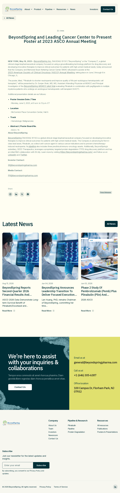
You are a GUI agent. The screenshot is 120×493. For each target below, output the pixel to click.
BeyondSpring (15, 138)
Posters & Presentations (107, 432)
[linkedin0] (115, 487)
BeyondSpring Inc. (42, 61)
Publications (102, 428)
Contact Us (53, 438)
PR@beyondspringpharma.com (23, 175)
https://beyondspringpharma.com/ (76, 152)
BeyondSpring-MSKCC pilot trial (39, 86)
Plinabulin (72, 425)
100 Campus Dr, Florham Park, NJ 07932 (94, 389)
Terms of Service (61, 487)
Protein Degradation (76, 432)
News (72, 9)
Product (37, 9)
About (27, 9)
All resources (102, 425)
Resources (61, 9)
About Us (52, 425)
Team (50, 428)
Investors (94, 9)
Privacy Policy (45, 487)
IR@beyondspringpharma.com (22, 165)
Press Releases (105, 192)
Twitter (23, 155)
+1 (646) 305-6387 (85, 375)
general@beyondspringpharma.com (95, 362)
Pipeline (48, 9)
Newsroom (53, 435)
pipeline (32, 146)
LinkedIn (12, 155)
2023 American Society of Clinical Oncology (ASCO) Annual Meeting (41, 72)
